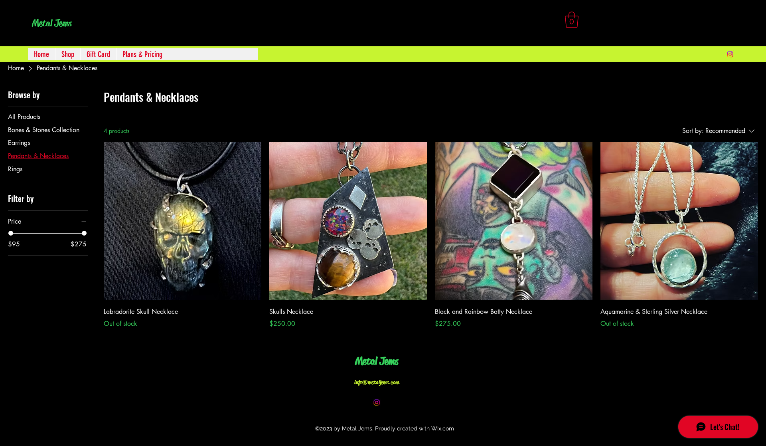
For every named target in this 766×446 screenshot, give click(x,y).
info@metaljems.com (376, 382)
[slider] (11, 233)
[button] (571, 20)
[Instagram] (730, 54)
